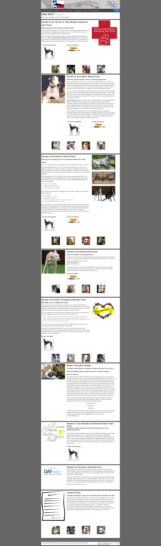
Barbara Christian (99, 414)
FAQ (89, 10)
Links (85, 10)
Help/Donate (77, 10)
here (112, 395)
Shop (70, 10)
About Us (95, 10)
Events (64, 10)
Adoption (57, 10)
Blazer (81, 378)
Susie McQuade (75, 414)
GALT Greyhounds (47, 10)
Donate (117, 10)
